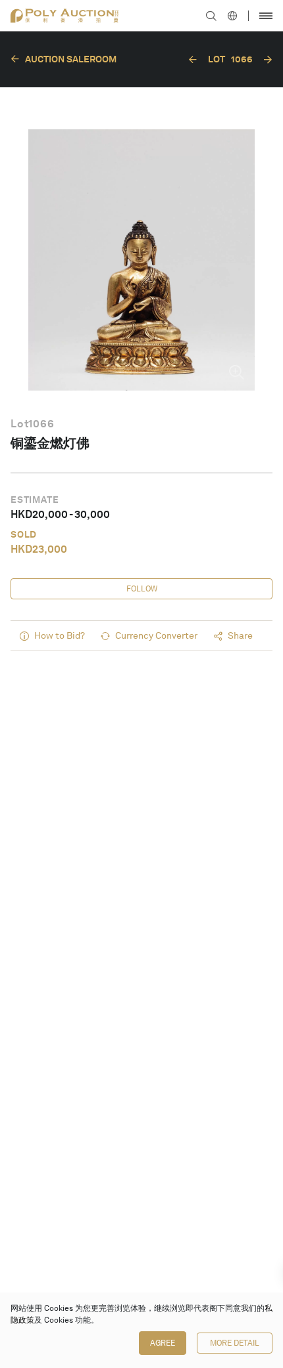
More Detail (234, 1343)
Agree (162, 1343)
